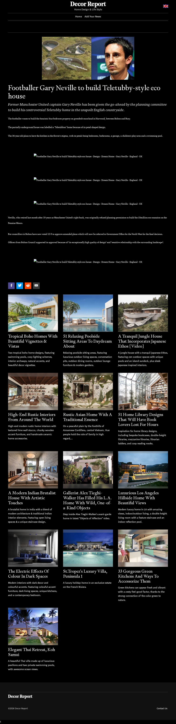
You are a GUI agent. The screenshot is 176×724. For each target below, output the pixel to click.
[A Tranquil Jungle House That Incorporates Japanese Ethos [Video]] (143, 313)
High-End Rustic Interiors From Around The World (31, 417)
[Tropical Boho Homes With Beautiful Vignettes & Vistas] (33, 313)
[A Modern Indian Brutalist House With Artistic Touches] (33, 469)
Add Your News (93, 16)
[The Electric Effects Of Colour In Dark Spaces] (33, 548)
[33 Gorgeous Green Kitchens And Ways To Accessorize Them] (143, 548)
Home (78, 16)
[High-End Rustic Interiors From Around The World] (33, 391)
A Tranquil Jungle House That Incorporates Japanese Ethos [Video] (142, 341)
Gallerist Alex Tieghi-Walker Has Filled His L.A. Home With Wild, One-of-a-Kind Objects (87, 500)
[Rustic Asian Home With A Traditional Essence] (88, 391)
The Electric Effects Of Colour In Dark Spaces (28, 574)
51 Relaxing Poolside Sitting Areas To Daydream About (87, 341)
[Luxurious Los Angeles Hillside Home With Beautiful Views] (143, 469)
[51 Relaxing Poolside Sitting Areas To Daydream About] (88, 313)
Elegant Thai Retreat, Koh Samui (31, 652)
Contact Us (162, 708)
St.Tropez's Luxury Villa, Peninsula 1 (85, 574)
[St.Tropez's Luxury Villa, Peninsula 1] (88, 548)
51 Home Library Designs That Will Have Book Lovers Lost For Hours (140, 419)
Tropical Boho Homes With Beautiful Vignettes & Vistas (32, 341)
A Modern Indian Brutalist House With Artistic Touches (32, 497)
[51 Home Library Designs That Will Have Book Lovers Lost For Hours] (143, 391)
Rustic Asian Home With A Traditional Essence (87, 417)
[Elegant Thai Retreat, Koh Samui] (33, 626)
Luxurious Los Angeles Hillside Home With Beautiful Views (138, 497)
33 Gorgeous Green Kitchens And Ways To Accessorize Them (138, 576)
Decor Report (88, 4)
